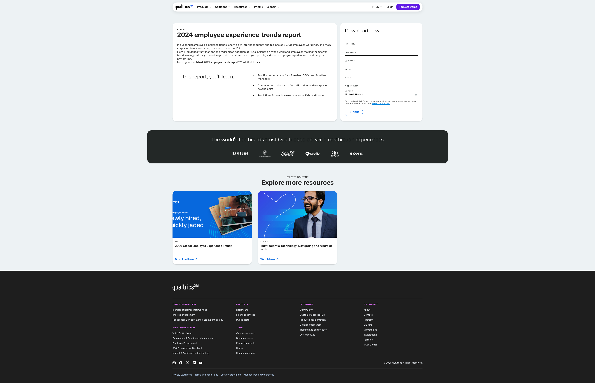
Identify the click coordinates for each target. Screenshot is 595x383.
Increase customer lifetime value (190, 310)
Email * (348, 78)
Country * (349, 91)
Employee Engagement (185, 343)
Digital (239, 348)
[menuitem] (204, 7)
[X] (187, 362)
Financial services (245, 315)
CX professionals (245, 333)
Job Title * (349, 69)
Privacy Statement (381, 103)
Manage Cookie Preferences (259, 375)
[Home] (184, 7)
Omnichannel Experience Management (193, 338)
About (367, 310)
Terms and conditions (206, 375)
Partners (368, 339)
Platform (368, 320)
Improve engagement (184, 315)
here (257, 62)
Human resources (245, 353)
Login (390, 6)
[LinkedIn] (194, 362)
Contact (368, 315)
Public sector (243, 320)
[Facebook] (180, 362)
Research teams (244, 338)
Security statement (231, 375)
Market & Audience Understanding (191, 353)
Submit (354, 112)
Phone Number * (352, 86)
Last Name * (350, 52)
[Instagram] (174, 362)
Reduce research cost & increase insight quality (198, 320)
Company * (350, 61)
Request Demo (408, 6)
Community (306, 310)
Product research (245, 343)
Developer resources (310, 325)
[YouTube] (200, 362)
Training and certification (313, 330)
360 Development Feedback (187, 348)
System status (307, 335)
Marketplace (370, 330)
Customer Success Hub (312, 315)
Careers (368, 325)
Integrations (370, 335)
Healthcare (242, 310)
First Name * (350, 44)
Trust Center (370, 344)
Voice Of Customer (183, 333)
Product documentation (313, 320)
